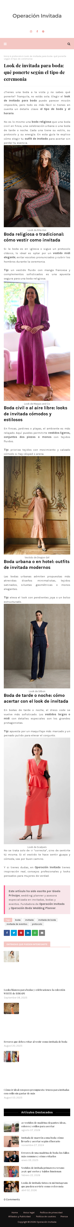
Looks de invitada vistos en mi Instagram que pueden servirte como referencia (44, 1184)
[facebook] (37, 31)
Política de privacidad (51, 1212)
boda (17, 920)
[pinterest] (43, 31)
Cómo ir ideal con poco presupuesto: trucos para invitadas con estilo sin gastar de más (36, 1091)
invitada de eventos (17, 924)
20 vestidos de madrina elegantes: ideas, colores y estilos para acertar (43, 1124)
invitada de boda (47, 920)
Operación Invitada (46, 1222)
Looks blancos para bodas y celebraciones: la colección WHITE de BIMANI (34, 991)
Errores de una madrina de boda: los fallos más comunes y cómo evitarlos (45, 1154)
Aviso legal (29, 1212)
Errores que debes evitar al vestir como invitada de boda (35, 1041)
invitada (29, 920)
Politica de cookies (46, 1216)
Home (15, 1212)
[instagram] (31, 31)
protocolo (17, 56)
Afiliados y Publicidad (19, 1216)
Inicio (6, 56)
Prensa (64, 1216)
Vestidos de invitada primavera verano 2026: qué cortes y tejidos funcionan (42, 1169)
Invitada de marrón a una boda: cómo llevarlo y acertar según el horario (42, 1139)
